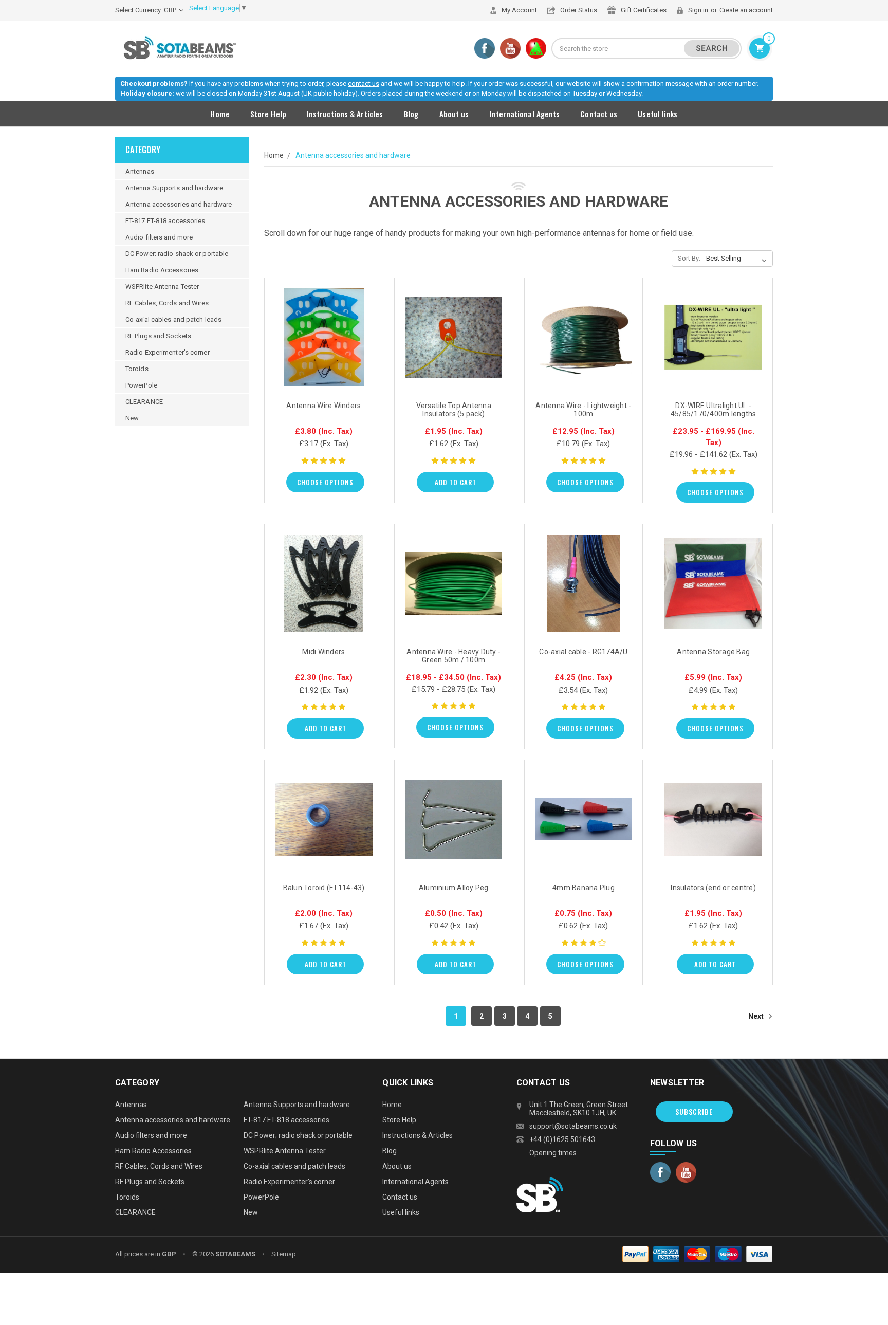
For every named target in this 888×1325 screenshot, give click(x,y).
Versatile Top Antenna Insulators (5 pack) (453, 409)
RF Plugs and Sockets (158, 336)
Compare (320, 347)
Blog (410, 113)
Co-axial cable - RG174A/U (583, 652)
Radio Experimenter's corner (167, 352)
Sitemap (283, 1254)
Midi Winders (323, 652)
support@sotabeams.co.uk (573, 1126)
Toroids (137, 369)
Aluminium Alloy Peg (454, 888)
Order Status (578, 10)
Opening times (553, 1153)
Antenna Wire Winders (323, 405)
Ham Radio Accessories (161, 270)
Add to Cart (455, 482)
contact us (363, 83)
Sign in (698, 10)
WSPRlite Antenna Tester (162, 286)
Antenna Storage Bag (713, 652)
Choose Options (325, 482)
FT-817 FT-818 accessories (165, 221)
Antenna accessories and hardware (178, 204)
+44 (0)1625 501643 (562, 1139)
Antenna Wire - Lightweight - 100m (583, 409)
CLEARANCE (144, 402)
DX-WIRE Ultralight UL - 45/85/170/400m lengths (713, 409)
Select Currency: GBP (146, 10)
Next (756, 1016)
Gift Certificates (644, 10)
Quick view (323, 324)
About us (454, 113)
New (132, 418)
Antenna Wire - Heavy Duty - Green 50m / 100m (453, 656)
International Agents (524, 113)
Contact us (598, 113)
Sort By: (689, 258)
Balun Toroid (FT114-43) (324, 888)
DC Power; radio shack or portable (176, 253)
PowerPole (141, 385)
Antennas (139, 171)
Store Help (268, 113)
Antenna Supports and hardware (174, 188)
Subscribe (694, 1111)
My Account (519, 10)
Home (219, 113)
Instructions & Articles (345, 113)
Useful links (657, 113)
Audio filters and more (159, 237)
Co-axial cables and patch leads (173, 319)
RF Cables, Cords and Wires (167, 303)
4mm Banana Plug (583, 888)
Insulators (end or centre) (713, 888)
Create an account (746, 10)
